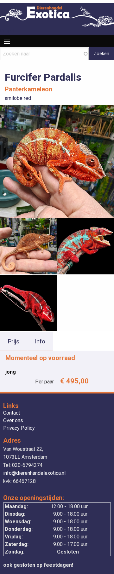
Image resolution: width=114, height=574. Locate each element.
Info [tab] (40, 341)
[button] (57, 161)
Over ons (13, 420)
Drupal (7, 31)
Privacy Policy (19, 428)
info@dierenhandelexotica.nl (34, 473)
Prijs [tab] (13, 341)
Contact (11, 413)
